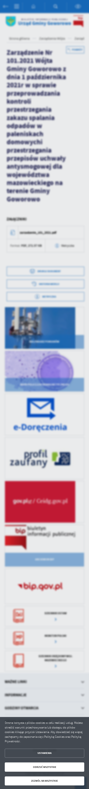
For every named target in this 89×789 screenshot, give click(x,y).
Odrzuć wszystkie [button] (44, 767)
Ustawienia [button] (44, 753)
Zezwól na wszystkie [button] (44, 781)
